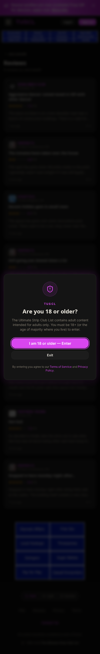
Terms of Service (61, 366)
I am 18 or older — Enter (50, 343)
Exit (50, 355)
